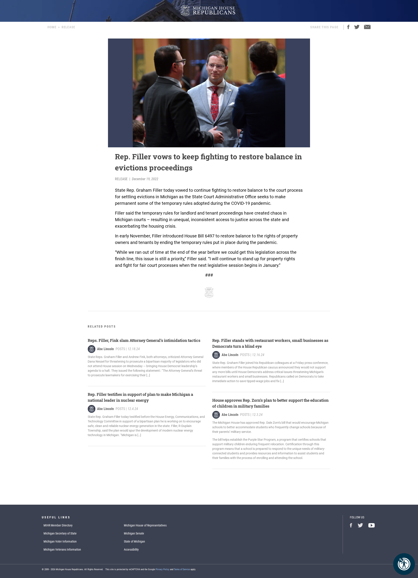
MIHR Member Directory (58, 525)
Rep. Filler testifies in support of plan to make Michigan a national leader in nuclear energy (140, 397)
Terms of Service (182, 569)
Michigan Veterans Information (62, 549)
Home (51, 27)
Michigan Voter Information (60, 541)
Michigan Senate (134, 533)
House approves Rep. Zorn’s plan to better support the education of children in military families (270, 403)
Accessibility (131, 549)
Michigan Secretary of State (60, 533)
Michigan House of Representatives (145, 525)
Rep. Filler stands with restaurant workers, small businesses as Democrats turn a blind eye (270, 343)
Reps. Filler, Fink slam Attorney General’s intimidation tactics (144, 340)
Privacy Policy (162, 569)
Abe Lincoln (105, 349)
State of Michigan (134, 541)
